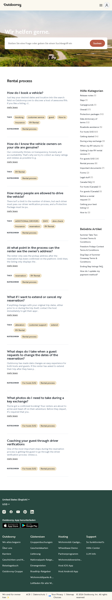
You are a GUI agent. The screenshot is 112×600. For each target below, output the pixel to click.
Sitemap (70, 594)
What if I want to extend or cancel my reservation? (34, 298)
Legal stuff (85, 177)
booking (19, 117)
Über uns (7, 548)
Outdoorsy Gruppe (12, 571)
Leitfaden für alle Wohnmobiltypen (49, 583)
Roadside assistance (89, 127)
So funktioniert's (95, 542)
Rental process (29, 128)
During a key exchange (91, 141)
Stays (82, 100)
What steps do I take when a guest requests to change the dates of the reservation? (32, 355)
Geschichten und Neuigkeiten (18, 559)
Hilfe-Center (93, 548)
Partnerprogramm (68, 554)
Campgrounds (86, 104)
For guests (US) (87, 158)
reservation (34, 226)
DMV (45, 221)
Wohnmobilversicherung (71, 559)
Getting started (87, 136)
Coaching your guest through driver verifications (32, 442)
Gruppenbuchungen (41, 542)
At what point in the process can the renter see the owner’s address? (33, 249)
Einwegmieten (38, 565)
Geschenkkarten (39, 548)
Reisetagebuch (10, 565)
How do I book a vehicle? (25, 92)
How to (62, 117)
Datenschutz (39, 594)
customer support (37, 324)
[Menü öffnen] (104, 5)
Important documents (90, 167)
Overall (83, 109)
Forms (83, 172)
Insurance (20, 122)
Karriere (6, 554)
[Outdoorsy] (12, 5)
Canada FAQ (86, 182)
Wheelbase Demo (68, 548)
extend (54, 324)
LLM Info (91, 554)
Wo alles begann (11, 542)
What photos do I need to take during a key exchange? (35, 399)
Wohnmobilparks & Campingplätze (49, 577)
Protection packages (89, 114)
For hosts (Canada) (89, 186)
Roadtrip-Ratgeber (40, 571)
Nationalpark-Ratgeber (43, 559)
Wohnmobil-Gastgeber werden (75, 542)
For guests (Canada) (89, 191)
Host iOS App (65, 565)
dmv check (57, 221)
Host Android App (68, 571)
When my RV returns (90, 145)
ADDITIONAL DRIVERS (26, 221)
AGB (28, 594)
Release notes (86, 95)
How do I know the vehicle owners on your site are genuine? (34, 145)
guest (51, 117)
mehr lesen (12, 107)
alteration (19, 324)
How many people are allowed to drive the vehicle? (35, 195)
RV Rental (34, 122)
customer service (36, 117)
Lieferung (35, 554)
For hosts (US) (29, 382)
